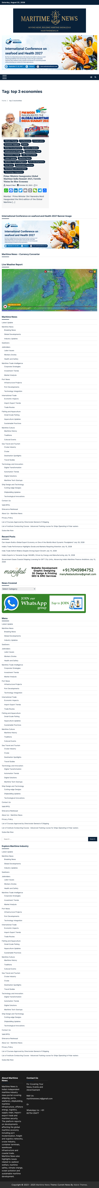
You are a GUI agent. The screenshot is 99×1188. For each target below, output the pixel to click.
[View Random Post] (91, 77)
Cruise (6, 451)
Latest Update (10, 158)
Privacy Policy (7, 518)
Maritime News (25, 158)
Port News (9, 165)
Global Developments (13, 148)
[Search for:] (45, 839)
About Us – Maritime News (12, 513)
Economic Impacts (12, 144)
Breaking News (10, 330)
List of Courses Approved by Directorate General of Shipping (25, 522)
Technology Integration (14, 172)
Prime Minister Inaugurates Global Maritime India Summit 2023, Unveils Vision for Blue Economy (22, 179)
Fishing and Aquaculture (11, 411)
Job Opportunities (29, 155)
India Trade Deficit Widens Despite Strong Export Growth (24, 551)
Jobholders (6, 347)
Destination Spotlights (12, 456)
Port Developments (36, 162)
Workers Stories (10, 355)
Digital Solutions (10, 476)
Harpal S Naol (11, 185)
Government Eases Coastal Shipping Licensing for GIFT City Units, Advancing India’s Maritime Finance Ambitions (45, 559)
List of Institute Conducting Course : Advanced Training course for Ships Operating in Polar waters (40, 526)
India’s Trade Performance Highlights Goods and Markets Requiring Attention (31, 547)
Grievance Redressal (10, 509)
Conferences (25, 141)
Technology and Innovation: (15, 169)
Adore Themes (80, 1185)
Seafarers (5, 343)
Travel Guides (9, 460)
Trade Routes (9, 407)
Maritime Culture (8, 428)
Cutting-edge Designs (12, 488)
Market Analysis (10, 375)
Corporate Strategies (12, 367)
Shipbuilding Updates (12, 492)
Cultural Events (10, 440)
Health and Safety (11, 359)
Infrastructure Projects (13, 151)
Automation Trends (11, 472)
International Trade (32, 151)
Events (25, 144)
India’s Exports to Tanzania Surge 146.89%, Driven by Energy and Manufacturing (33, 555)
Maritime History (10, 431)
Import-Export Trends (12, 403)
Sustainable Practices (24, 165)
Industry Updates (31, 148)
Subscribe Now (8, 530)
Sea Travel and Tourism (11, 444)
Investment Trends (12, 155)
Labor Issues (9, 350)
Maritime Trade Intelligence (15, 162)
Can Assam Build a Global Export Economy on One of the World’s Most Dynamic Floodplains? (38, 542)
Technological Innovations (14, 496)
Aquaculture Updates (12, 419)
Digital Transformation (12, 467)
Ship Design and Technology (13, 484)
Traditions (8, 435)
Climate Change (11, 141)
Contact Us (6, 501)
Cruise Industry (10, 447)
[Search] (95, 77)
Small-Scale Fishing (11, 415)
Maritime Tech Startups (13, 480)
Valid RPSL (6, 505)
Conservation (38, 141)
